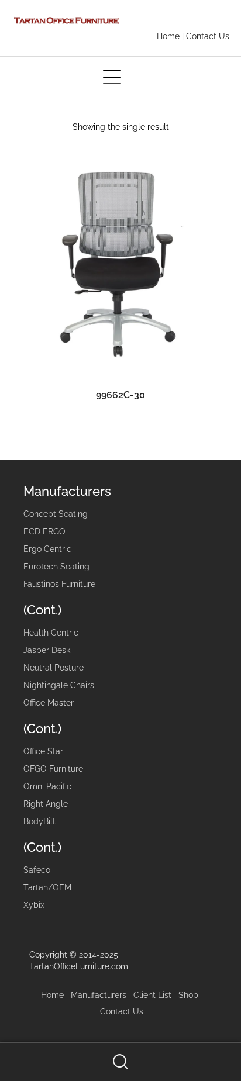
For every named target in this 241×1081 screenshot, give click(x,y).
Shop (188, 995)
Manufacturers (98, 995)
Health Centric (50, 632)
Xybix (33, 905)
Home (168, 36)
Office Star (43, 751)
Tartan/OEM (47, 887)
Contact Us (207, 36)
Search (120, 1062)
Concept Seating (55, 514)
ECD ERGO (44, 531)
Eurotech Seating (56, 566)
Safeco (36, 870)
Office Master (48, 702)
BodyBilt (39, 821)
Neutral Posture (53, 667)
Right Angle (45, 804)
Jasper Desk (46, 650)
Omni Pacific (47, 786)
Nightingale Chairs (58, 685)
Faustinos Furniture (59, 584)
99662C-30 (120, 394)
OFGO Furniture (53, 768)
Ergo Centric (47, 549)
